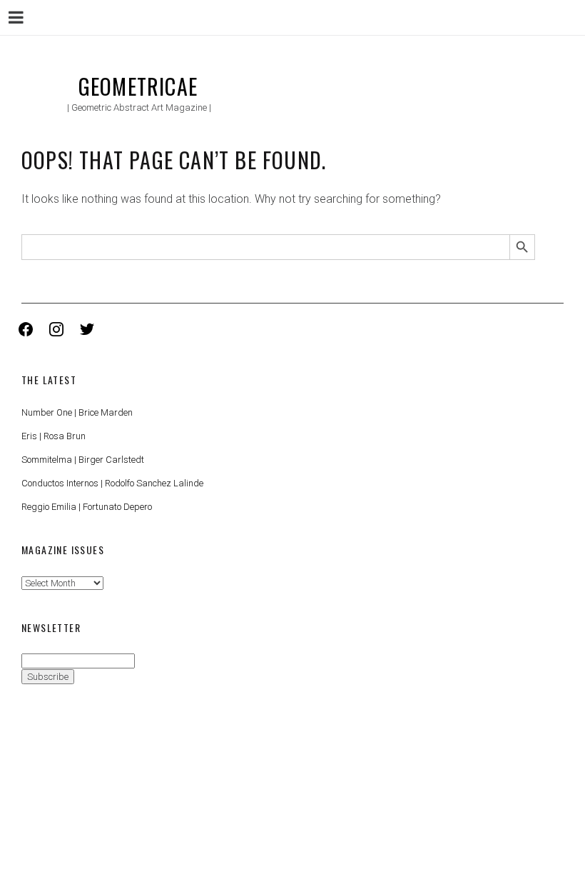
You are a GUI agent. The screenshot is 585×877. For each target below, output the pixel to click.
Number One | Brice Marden (77, 412)
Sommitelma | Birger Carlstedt (82, 459)
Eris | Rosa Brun (53, 436)
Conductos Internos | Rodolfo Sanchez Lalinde (112, 483)
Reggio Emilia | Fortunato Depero (86, 506)
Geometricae (138, 86)
